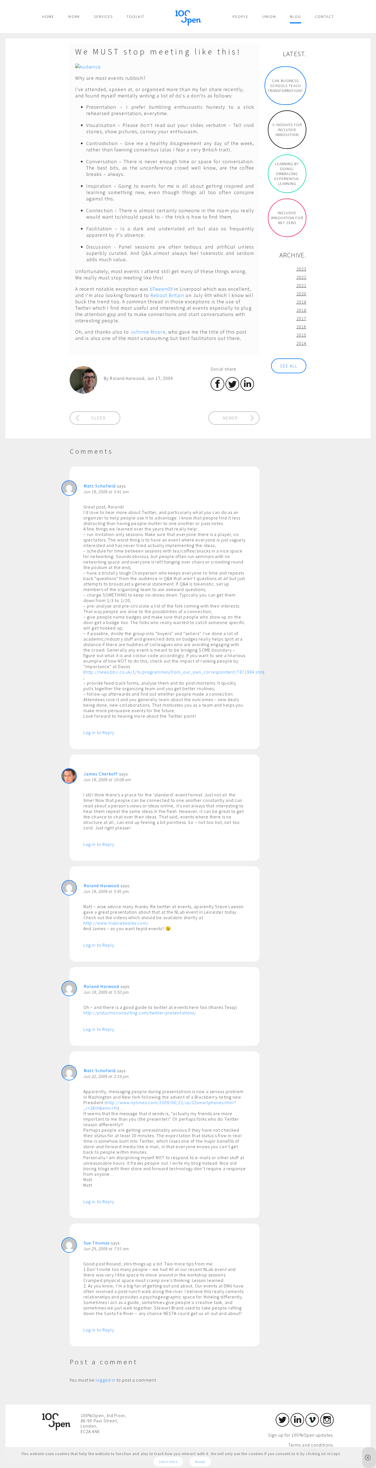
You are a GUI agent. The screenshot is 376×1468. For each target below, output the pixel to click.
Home (48, 16)
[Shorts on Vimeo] (312, 1425)
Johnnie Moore (147, 332)
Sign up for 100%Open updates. (301, 1435)
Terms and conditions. (311, 1445)
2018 (301, 310)
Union (269, 16)
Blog (295, 16)
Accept (200, 1461)
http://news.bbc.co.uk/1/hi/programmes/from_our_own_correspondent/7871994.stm (174, 672)
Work (74, 16)
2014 (301, 343)
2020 (301, 293)
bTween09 (161, 289)
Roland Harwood (101, 885)
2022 (301, 277)
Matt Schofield (100, 486)
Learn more (168, 1461)
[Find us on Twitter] (282, 1425)
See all (289, 366)
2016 (301, 326)
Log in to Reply (99, 732)
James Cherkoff (101, 774)
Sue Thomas (97, 1243)
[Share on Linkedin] (247, 389)
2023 (301, 269)
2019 (301, 302)
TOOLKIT (136, 16)
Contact (324, 16)
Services (103, 16)
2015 (301, 335)
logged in (105, 1380)
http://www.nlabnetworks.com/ (116, 923)
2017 (301, 318)
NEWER (230, 418)
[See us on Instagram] (327, 1425)
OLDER (98, 418)
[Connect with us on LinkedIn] (297, 1425)
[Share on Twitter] (232, 389)
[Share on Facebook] (217, 389)
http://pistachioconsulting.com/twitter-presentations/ (139, 1012)
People (241, 16)
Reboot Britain (167, 295)
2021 (301, 285)
